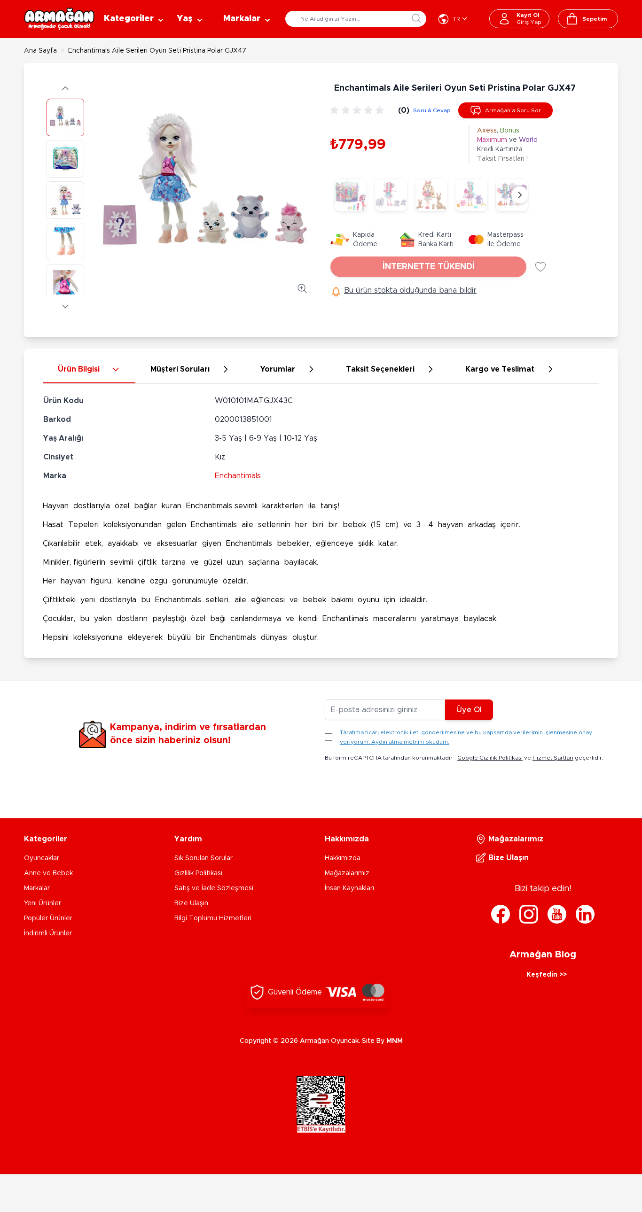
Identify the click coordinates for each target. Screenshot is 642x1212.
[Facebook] (500, 914)
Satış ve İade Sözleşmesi (213, 888)
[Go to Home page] (59, 19)
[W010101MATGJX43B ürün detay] (431, 195)
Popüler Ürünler (48, 918)
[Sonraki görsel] (65, 306)
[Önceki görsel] (65, 88)
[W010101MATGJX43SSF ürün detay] (350, 195)
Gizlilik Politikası (198, 873)
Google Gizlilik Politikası (490, 758)
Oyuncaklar (41, 858)
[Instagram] (528, 914)
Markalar (37, 888)
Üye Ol (469, 710)
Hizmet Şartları (552, 758)
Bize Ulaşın (191, 903)
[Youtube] (557, 914)
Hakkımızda (342, 858)
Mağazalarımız (347, 873)
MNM (394, 1041)
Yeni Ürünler (42, 903)
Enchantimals (238, 476)
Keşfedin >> (546, 974)
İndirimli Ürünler (48, 933)
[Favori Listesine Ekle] (540, 266)
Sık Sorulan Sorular (203, 858)
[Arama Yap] (416, 18)
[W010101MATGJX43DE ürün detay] (471, 195)
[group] (358, 110)
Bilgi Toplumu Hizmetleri (212, 918)
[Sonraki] (519, 194)
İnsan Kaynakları (349, 888)
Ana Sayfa (40, 50)
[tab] (89, 369)
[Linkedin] (585, 914)
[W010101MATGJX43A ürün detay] (391, 195)
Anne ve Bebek (48, 873)
